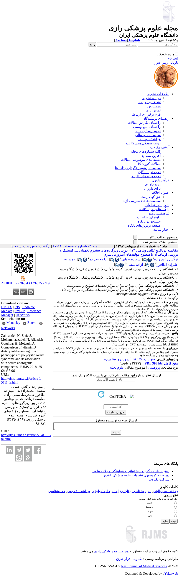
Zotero (31, 322)
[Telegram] (19, 450)
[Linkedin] (9, 450)
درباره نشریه (151, 98)
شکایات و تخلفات (157, 205)
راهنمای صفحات (149, 217)
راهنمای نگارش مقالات (144, 122)
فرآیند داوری (160, 180)
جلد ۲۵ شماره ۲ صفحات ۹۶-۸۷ (75, 246)
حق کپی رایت (151, 196)
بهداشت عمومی (78, 491)
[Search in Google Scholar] (149, 261)
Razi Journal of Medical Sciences (144, 566)
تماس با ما (153, 110)
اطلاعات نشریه (158, 94)
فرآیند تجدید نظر (149, 139)
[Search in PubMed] (144, 261)
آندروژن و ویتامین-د (117, 359)
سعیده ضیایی (130, 259)
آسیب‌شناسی (141, 491)
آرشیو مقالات (159, 147)
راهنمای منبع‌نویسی (147, 127)
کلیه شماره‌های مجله (146, 151)
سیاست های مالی (148, 135)
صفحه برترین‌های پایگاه (144, 225)
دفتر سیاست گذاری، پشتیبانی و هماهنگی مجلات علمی (130, 471)
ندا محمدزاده (98, 259)
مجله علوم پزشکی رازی (111, 551)
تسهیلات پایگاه (159, 213)
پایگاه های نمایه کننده (154, 209)
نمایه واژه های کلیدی (146, 176)
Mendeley (13, 322)
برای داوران (152, 188)
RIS (17, 307)
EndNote (28, 307)
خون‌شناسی (56, 491)
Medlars (6, 311)
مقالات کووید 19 (149, 164)
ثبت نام (173, 58)
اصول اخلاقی (159, 192)
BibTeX (6, 307)
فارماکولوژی (101, 491)
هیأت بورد (154, 106)
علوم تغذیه (116, 367)
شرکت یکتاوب (158, 479)
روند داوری (153, 184)
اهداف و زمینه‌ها (149, 102)
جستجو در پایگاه (149, 221)
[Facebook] (37, 450)
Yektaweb (171, 573)
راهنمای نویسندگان (155, 118)
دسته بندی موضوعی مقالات (141, 159)
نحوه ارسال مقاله (148, 131)
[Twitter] (28, 450)
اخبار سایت (161, 229)
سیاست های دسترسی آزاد (142, 201)
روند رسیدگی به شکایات (143, 143)
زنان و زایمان (121, 491)
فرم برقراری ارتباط (146, 114)
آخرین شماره (151, 155)
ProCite (20, 311)
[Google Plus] (28, 457)
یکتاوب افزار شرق (129, 559)
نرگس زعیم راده (166, 259)
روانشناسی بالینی (165, 491)
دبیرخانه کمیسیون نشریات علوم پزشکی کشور (136, 475)
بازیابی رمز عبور (166, 62)
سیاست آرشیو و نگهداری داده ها (138, 168)
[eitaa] (19, 457)
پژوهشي (154, 367)
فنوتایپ (149, 359)
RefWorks (23, 315)
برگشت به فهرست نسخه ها (30, 246)
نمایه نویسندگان (149, 172)
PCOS (137, 359)
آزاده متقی (135, 264)
